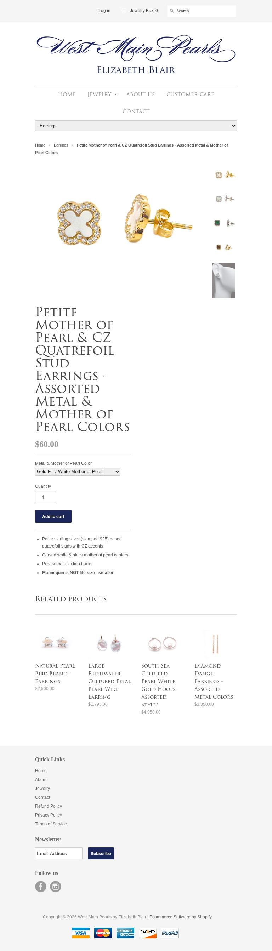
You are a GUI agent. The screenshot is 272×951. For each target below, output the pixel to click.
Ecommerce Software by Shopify (180, 917)
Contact (42, 797)
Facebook (40, 886)
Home (41, 770)
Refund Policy (48, 806)
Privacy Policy (48, 815)
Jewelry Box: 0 (144, 10)
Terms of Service (51, 823)
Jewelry (42, 788)
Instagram (55, 886)
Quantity (43, 486)
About (40, 779)
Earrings (61, 145)
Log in (104, 10)
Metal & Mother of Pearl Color (63, 463)
